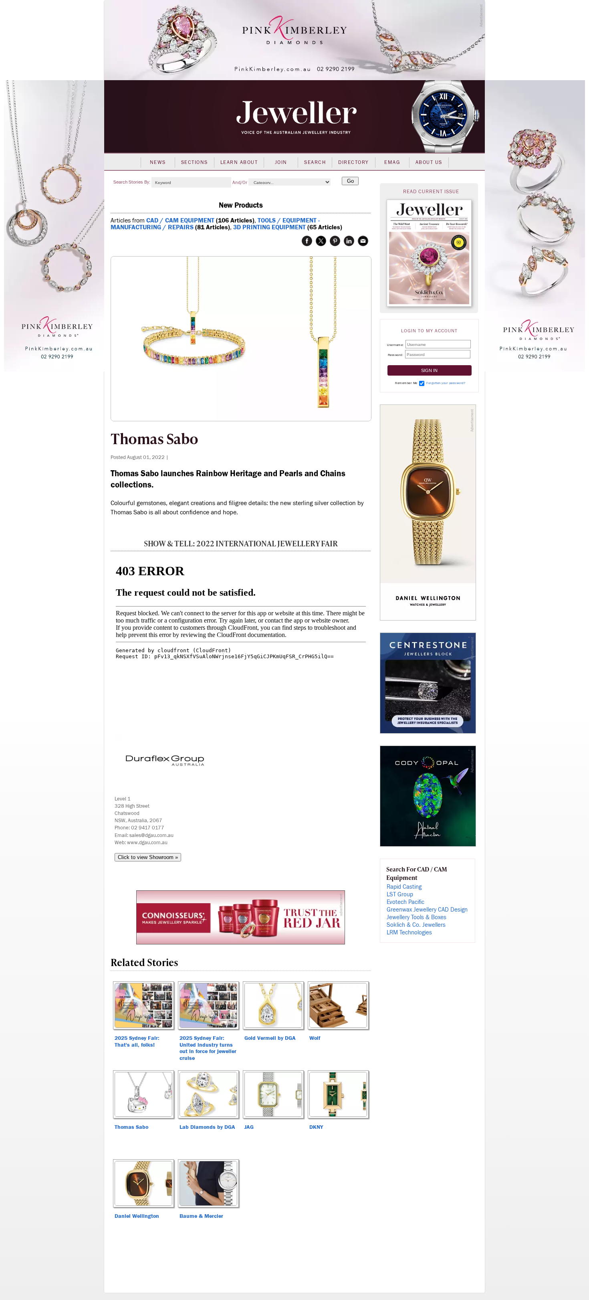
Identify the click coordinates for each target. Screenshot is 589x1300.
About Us (429, 162)
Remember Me (406, 383)
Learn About (239, 162)
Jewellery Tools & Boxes (416, 917)
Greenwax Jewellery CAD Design (427, 909)
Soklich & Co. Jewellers (416, 925)
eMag (392, 162)
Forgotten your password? (445, 383)
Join (281, 162)
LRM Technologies (409, 932)
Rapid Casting (404, 887)
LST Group (400, 894)
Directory (353, 162)
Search (315, 162)
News (158, 162)
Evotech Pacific (405, 902)
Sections (194, 162)
